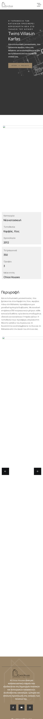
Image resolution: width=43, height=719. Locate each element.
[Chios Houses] (7, 4)
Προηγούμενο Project (10, 471)
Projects (25, 65)
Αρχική (14, 65)
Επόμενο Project (33, 471)
